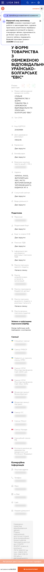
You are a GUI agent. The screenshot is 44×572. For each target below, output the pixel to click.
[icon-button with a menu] (41, 8)
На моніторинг (31, 569)
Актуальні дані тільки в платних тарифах (22, 561)
